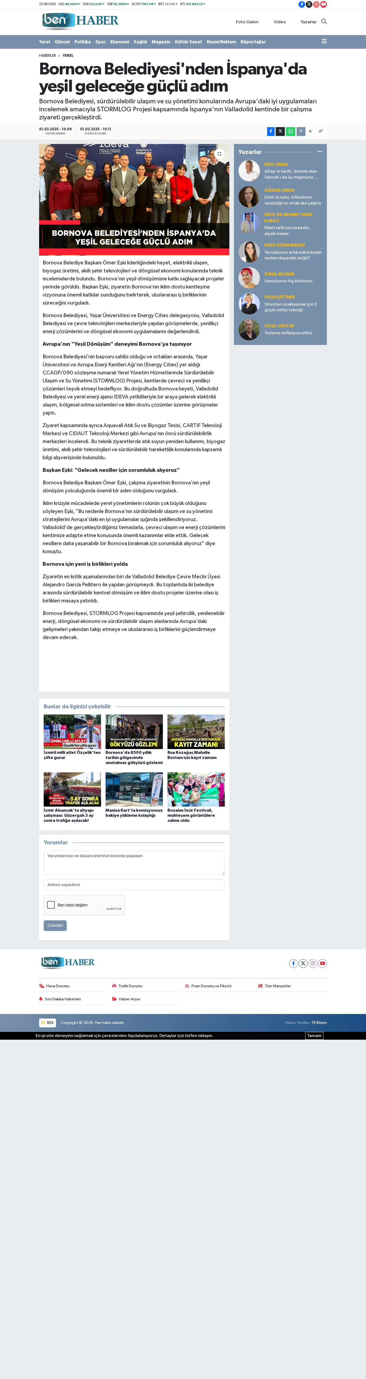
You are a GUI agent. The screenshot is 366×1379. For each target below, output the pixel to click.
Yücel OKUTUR (279, 326)
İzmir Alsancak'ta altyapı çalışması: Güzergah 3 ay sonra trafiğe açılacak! (69, 815)
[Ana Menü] (324, 42)
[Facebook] (293, 963)
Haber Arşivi (129, 999)
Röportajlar (253, 42)
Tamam (314, 1036)
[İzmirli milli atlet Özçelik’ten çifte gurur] (72, 731)
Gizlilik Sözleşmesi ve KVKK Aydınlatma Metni (259, 1036)
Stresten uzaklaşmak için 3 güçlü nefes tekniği (290, 307)
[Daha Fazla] (301, 131)
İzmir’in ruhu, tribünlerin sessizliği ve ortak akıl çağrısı (292, 200)
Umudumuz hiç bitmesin (288, 281)
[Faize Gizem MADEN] (249, 251)
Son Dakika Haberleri (63, 999)
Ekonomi (119, 42)
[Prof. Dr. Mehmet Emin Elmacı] (249, 222)
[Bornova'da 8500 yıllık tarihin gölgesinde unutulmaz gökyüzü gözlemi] (134, 731)
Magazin (161, 42)
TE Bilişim (319, 1023)
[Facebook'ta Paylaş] (271, 131)
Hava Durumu (57, 986)
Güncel (62, 42)
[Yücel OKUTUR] (249, 329)
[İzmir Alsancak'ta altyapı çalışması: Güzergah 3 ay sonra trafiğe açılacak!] (72, 789)
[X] (303, 963)
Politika (82, 42)
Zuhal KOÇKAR (279, 274)
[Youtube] (322, 963)
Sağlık (140, 42)
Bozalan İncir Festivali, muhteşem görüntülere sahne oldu (191, 815)
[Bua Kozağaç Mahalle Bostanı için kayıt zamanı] (196, 731)
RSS (50, 1023)
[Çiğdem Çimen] (249, 196)
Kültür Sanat (188, 42)
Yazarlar (309, 22)
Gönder (55, 925)
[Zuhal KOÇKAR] (249, 277)
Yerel (44, 42)
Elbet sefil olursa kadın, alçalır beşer (287, 231)
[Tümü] (319, 152)
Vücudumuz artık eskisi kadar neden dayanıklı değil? (293, 255)
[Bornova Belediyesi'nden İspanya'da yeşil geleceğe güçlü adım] (134, 199)
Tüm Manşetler (278, 986)
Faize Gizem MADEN (284, 245)
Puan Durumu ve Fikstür (212, 986)
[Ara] (324, 22)
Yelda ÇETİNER (279, 297)
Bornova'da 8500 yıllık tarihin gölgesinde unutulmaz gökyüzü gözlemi (134, 757)
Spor (100, 42)
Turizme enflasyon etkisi (288, 333)
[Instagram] (312, 963)
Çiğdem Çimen (279, 190)
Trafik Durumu (130, 986)
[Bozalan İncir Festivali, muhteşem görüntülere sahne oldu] (196, 789)
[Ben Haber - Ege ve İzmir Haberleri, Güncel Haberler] (80, 21)
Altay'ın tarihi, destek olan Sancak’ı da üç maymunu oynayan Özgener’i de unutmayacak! (290, 174)
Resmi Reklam (221, 42)
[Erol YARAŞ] (249, 170)
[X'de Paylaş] (280, 131)
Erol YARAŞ (276, 164)
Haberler (47, 56)
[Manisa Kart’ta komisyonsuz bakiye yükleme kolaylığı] (134, 789)
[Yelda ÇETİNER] (249, 303)
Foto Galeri (247, 22)
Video (280, 22)
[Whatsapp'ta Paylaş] (290, 131)
